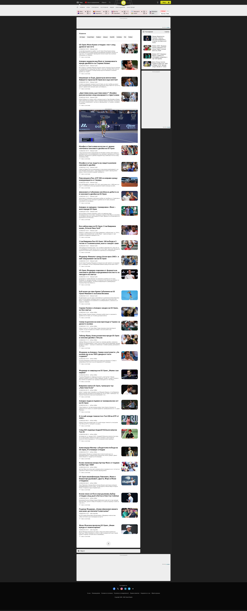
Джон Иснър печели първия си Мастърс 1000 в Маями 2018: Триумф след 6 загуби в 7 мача (160, 64)
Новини (82, 7)
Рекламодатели (96, 593)
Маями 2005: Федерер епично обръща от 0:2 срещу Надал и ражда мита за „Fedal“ (159, 48)
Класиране (95, 7)
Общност (104, 2)
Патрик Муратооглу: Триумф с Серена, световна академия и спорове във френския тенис (159, 39)
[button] (110, 2)
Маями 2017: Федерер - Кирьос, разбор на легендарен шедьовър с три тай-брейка (159, 56)
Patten (130, 37)
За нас (89, 593)
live (163, 11)
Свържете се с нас (145, 593)
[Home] (77, 7)
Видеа (112, 7)
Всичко (165, 13)
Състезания (104, 7)
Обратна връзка (155, 593)
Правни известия (134, 593)
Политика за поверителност (121, 593)
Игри (88, 7)
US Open (82, 37)
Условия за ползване (107, 593)
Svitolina (119, 37)
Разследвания (120, 7)
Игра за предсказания (93, 2)
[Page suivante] (108, 543)
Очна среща (131, 7)
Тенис (81, 2)
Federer (98, 37)
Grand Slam (90, 37)
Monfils (112, 37)
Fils (125, 37)
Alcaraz (105, 37)
